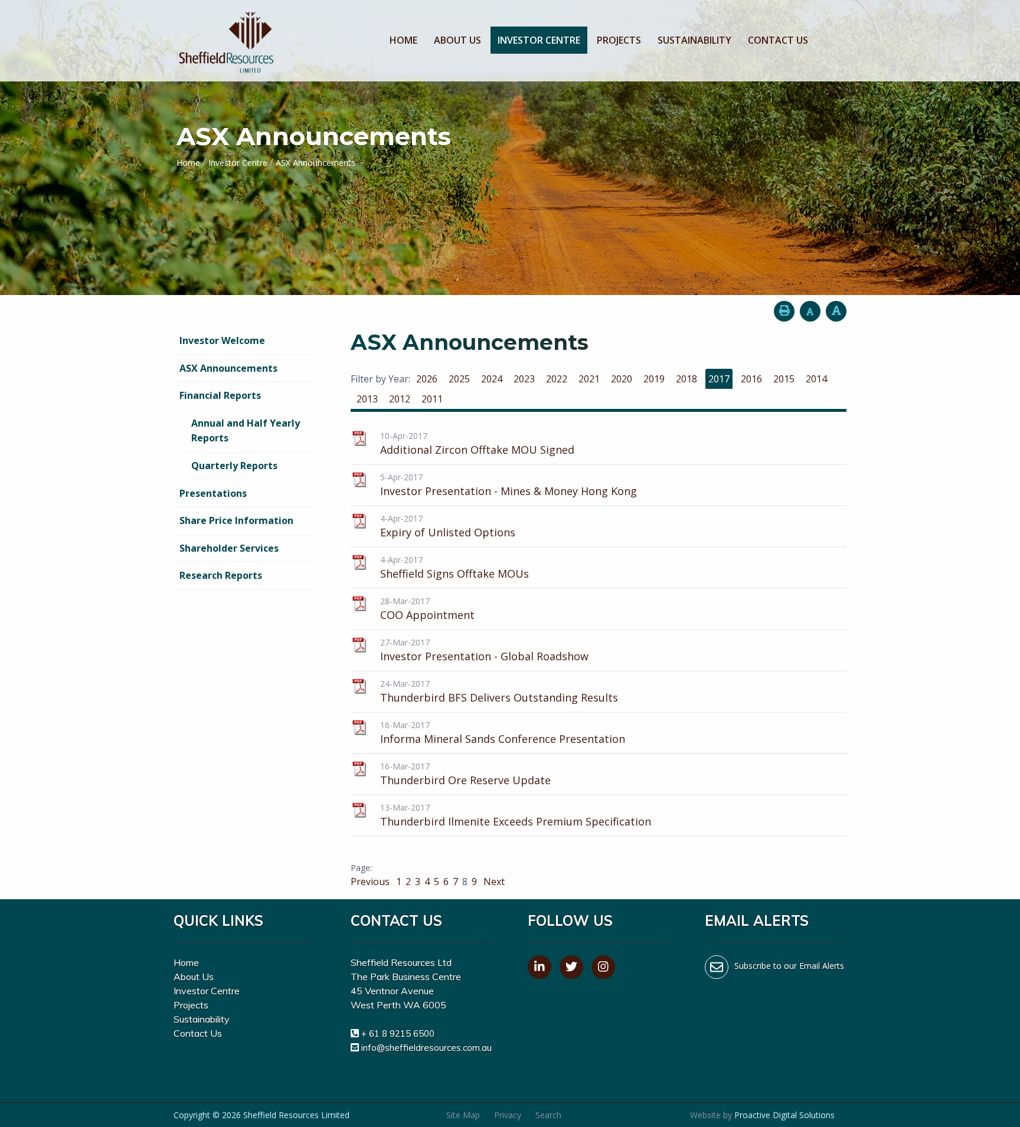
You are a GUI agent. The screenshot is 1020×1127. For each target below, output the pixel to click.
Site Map (463, 1115)
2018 (686, 378)
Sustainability (694, 40)
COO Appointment (427, 615)
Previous (371, 881)
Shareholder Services (229, 548)
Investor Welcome (222, 340)
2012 (399, 398)
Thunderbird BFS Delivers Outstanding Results (499, 697)
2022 (556, 378)
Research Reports (220, 575)
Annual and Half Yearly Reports (245, 431)
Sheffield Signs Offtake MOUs (454, 573)
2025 (459, 378)
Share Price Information (236, 520)
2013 (367, 398)
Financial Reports (220, 395)
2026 (426, 378)
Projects (619, 40)
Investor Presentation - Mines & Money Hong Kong (508, 491)
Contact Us (778, 40)
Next (493, 881)
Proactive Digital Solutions (784, 1115)
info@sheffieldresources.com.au (426, 1047)
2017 (719, 378)
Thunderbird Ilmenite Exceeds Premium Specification (515, 821)
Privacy (507, 1115)
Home (403, 40)
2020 (621, 378)
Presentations (213, 493)
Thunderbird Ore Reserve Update (465, 780)
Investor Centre (539, 40)
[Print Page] (784, 311)
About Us (457, 40)
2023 (524, 378)
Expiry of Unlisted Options (447, 532)
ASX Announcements (228, 368)
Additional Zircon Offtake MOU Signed (477, 450)
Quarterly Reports (234, 465)
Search (548, 1115)
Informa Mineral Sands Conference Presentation (502, 739)
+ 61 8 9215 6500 (397, 1033)
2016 (751, 378)
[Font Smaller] (810, 311)
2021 (589, 378)
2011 (432, 398)
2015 (784, 378)
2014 (816, 378)
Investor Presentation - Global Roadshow (484, 656)
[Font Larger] (836, 311)
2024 (491, 378)
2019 (654, 378)
